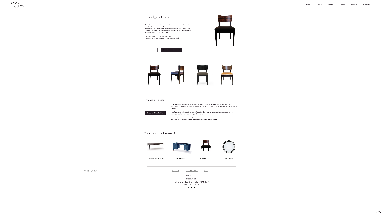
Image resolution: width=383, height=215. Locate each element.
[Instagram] (95, 170)
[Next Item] (237, 75)
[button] (319, 4)
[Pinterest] (92, 170)
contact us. (191, 118)
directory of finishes (188, 120)
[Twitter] (88, 170)
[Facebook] (85, 170)
